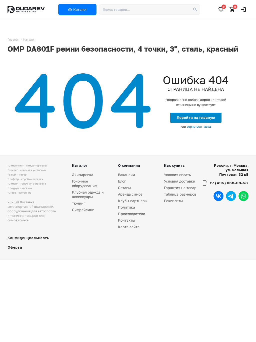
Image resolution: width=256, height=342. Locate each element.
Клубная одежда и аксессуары (88, 194)
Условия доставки (179, 181)
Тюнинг (78, 203)
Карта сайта (129, 227)
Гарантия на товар (180, 188)
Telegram (231, 196)
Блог (122, 181)
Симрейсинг (83, 210)
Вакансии (126, 175)
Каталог (80, 165)
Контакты (126, 220)
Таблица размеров (180, 194)
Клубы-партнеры (132, 201)
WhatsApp (243, 196)
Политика (126, 207)
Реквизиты (173, 201)
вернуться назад (198, 126)
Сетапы (124, 188)
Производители (131, 214)
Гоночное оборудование (84, 183)
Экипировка (82, 175)
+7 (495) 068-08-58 (229, 183)
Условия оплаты (178, 175)
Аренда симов (130, 194)
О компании (129, 165)
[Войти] (243, 10)
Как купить (174, 165)
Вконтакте (219, 196)
